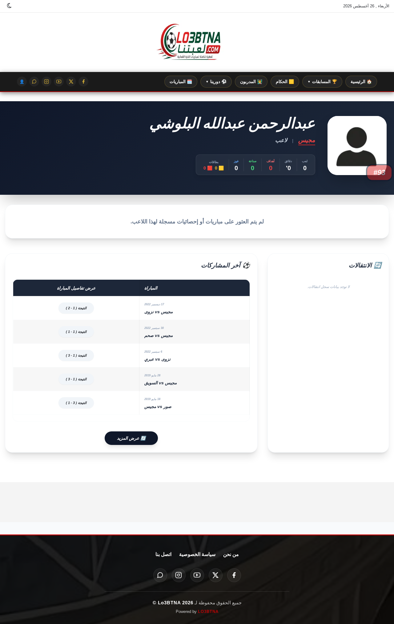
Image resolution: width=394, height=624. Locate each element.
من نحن (231, 554)
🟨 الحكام (285, 81)
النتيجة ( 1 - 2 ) (76, 308)
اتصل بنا (163, 554)
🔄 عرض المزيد (131, 438)
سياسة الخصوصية (197, 554)
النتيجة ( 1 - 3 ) (76, 355)
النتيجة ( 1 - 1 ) (76, 332)
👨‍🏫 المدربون (251, 81)
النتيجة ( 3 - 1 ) (76, 403)
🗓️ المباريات (181, 81)
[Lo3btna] (197, 42)
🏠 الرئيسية (361, 81)
